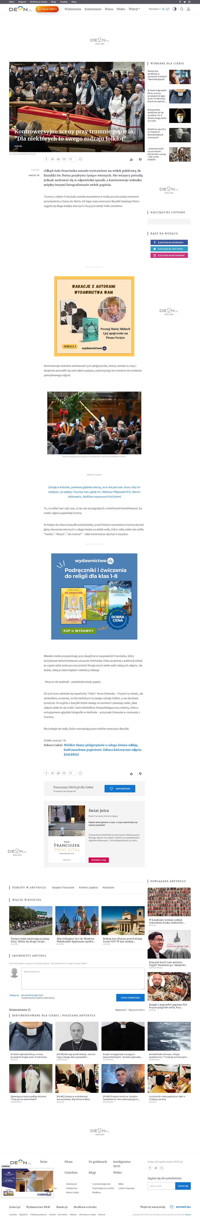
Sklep (73, 2)
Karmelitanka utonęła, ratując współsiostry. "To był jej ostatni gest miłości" (168, 1057)
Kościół (18, 146)
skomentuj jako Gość (33, 995)
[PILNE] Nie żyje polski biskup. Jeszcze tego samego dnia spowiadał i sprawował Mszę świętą (76, 1057)
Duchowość (71, 1184)
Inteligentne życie (122, 1164)
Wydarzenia (73, 9)
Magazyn (22, 2)
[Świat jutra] (66, 834)
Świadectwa (71, 1188)
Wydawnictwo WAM (38, 1207)
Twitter (184, 1)
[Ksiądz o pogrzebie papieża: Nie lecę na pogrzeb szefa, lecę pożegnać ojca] (169, 986)
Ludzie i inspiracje (126, 1188)
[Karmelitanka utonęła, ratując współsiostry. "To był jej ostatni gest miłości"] (169, 1036)
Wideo (121, 9)
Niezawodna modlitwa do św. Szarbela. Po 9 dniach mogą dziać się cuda (157, 115)
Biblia (11, 2)
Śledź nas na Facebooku (170, 242)
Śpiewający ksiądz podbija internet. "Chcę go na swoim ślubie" (29, 1098)
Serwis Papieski (155, 968)
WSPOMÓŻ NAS (183, 1207)
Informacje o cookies (87, 1214)
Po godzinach (98, 1161)
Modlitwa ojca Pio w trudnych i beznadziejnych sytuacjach (157, 133)
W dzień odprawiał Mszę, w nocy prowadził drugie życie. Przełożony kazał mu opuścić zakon (157, 97)
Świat (43, 1161)
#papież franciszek (63, 887)
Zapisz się (183, 1186)
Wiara (109, 9)
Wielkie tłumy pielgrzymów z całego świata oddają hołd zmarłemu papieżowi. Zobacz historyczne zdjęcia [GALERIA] (102, 749)
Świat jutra (99, 810)
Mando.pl (62, 1207)
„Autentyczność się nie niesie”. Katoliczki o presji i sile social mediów (157, 154)
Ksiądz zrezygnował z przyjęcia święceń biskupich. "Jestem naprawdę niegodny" (122, 1057)
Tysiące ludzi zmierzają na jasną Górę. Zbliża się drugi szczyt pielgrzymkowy (30, 941)
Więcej (133, 9)
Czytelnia (70, 1172)
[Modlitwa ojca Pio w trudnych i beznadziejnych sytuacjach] (180, 135)
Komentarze (93, 9)
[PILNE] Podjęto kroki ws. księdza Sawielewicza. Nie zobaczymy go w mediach (120, 1099)
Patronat (101, 1214)
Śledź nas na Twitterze (170, 249)
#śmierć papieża (88, 887)
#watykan (108, 887)
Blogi (53, 2)
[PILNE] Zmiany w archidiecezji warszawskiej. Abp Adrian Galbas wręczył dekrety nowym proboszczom (76, 1099)
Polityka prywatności (38, 1214)
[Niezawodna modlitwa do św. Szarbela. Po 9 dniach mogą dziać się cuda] (180, 115)
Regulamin (23, 1214)
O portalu (13, 1214)
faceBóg (63, 2)
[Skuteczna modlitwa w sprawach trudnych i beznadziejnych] (180, 77)
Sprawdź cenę (98, 860)
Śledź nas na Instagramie (171, 255)
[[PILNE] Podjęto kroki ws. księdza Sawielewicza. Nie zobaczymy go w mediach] (123, 1078)
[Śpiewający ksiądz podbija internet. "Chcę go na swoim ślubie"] (30, 1078)
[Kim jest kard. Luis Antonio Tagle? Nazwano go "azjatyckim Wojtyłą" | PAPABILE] (169, 944)
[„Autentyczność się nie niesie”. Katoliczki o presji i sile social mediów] (180, 154)
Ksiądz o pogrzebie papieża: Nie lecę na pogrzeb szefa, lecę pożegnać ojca (168, 1007)
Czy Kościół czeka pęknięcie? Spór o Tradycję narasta (167, 1098)
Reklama (73, 1214)
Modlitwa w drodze (38, 2)
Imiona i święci (72, 1192)
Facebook (179, 1)
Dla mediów (62, 1214)
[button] (174, 9)
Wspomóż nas (123, 788)
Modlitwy (96, 1192)
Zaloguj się (14, 995)
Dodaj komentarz (130, 997)
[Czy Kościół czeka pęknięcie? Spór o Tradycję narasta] (169, 1078)
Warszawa (154, 9)
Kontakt (52, 1214)
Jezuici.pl (14, 1207)
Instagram (189, 1)
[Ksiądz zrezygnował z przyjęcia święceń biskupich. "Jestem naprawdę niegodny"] (123, 1036)
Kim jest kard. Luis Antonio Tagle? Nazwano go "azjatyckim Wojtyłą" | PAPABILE (168, 965)
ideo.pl (188, 1214)
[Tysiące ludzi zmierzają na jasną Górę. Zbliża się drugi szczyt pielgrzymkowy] (30, 920)
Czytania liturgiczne (101, 1184)
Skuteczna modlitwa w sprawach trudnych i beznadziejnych (157, 75)
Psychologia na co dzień (103, 1188)
